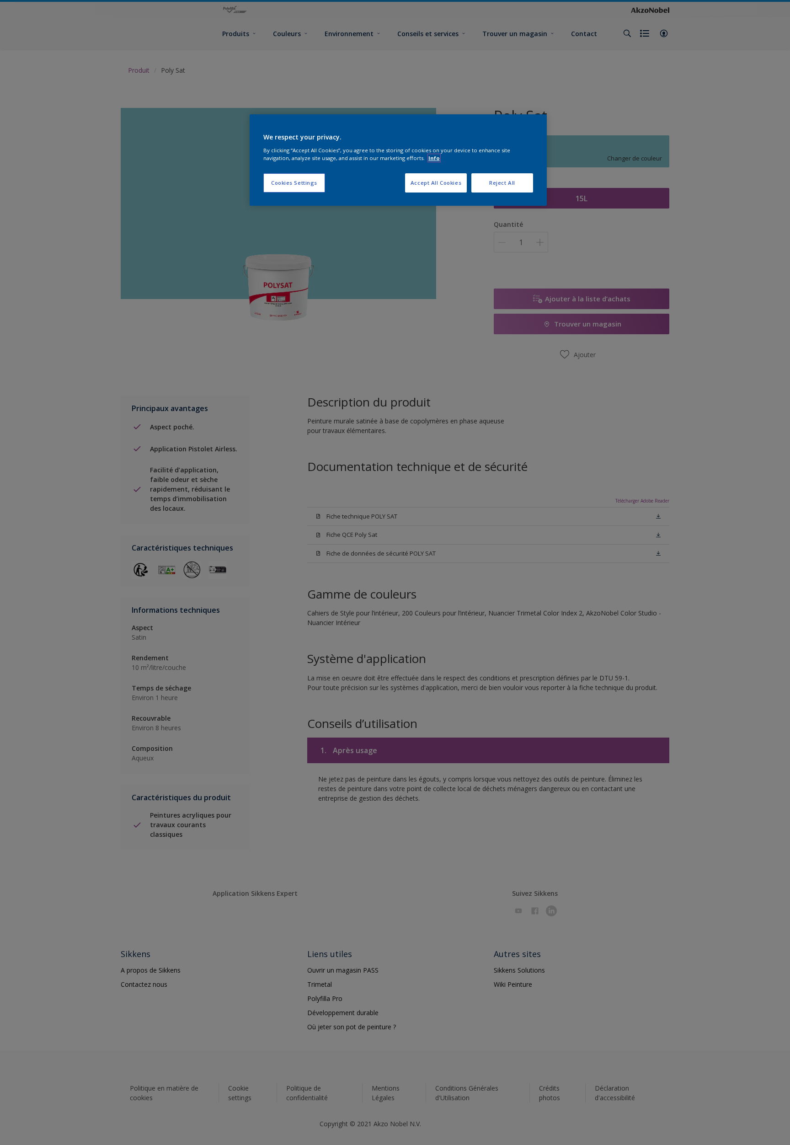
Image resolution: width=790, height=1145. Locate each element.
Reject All (502, 182)
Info (434, 158)
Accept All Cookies (436, 182)
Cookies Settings (294, 182)
